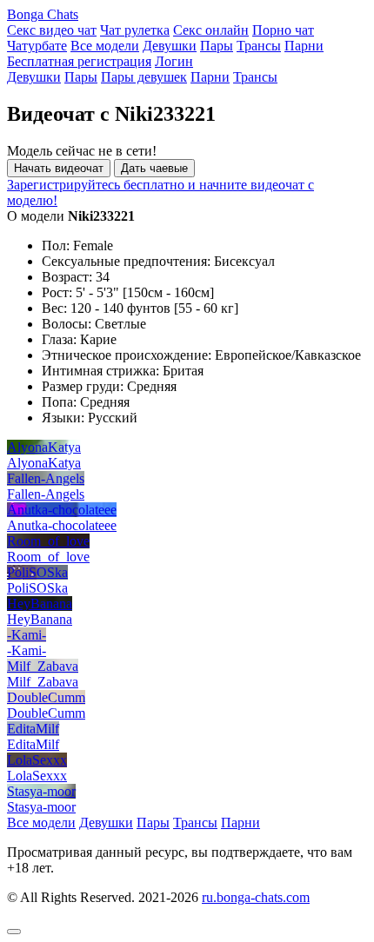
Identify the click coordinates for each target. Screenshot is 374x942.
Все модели (104, 45)
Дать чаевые (154, 168)
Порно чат (283, 30)
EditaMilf (33, 728)
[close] (14, 931)
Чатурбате (37, 45)
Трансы (259, 45)
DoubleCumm (46, 697)
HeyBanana (39, 603)
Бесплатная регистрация (79, 61)
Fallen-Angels (45, 478)
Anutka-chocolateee (62, 509)
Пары (216, 45)
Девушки (170, 45)
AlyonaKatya (44, 447)
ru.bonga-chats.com (256, 897)
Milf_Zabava (42, 666)
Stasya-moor (41, 791)
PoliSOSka (37, 572)
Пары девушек (144, 77)
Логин (174, 61)
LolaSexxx (37, 760)
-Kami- (26, 634)
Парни (304, 45)
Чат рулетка (135, 30)
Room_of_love (48, 541)
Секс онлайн (211, 30)
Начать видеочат (59, 168)
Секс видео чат (52, 30)
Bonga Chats (42, 14)
